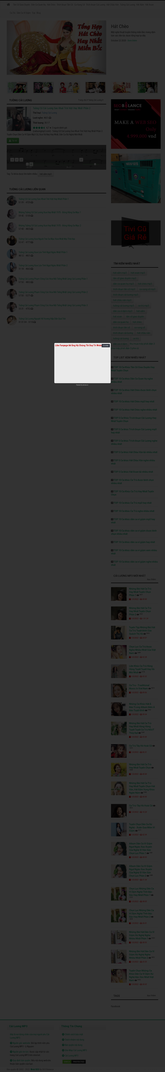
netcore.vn (85, 385)
